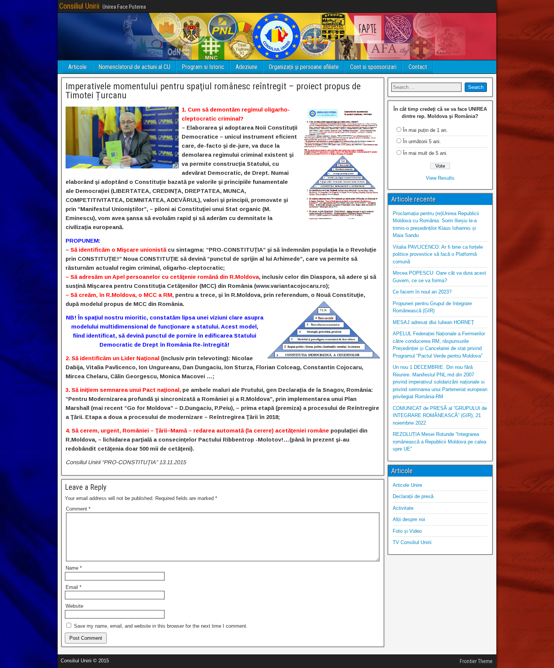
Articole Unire (407, 485)
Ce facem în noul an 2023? (422, 292)
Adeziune (246, 66)
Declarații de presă (413, 496)
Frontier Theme (476, 661)
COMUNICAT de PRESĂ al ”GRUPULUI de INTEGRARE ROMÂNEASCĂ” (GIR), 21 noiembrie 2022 (440, 415)
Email (73, 587)
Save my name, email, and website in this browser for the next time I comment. (161, 626)
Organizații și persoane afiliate (304, 66)
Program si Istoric (203, 66)
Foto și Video (407, 531)
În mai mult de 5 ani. (425, 153)
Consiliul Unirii (79, 6)
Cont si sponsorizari (373, 66)
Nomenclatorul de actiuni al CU (134, 66)
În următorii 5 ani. (422, 141)
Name (74, 568)
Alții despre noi (409, 519)
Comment (78, 509)
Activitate (403, 508)
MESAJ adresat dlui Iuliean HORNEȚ (433, 322)
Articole (77, 66)
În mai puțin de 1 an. (425, 130)
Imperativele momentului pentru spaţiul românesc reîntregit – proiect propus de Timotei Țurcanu (213, 91)
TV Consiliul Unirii (412, 542)
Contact (418, 66)
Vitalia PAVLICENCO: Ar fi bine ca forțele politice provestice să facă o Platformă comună (438, 254)
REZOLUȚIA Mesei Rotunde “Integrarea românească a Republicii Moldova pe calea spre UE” (439, 441)
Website (74, 606)
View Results (440, 178)
